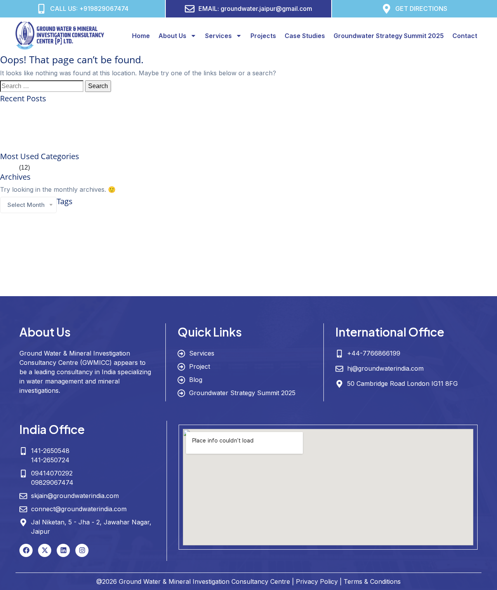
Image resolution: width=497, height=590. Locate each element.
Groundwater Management (245, 242)
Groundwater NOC (458, 243)
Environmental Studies (46, 228)
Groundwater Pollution (21, 261)
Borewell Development (159, 214)
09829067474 (52, 482)
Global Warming (221, 228)
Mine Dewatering (261, 261)
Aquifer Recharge (120, 214)
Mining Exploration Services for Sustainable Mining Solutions (84, 109)
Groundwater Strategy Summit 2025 (389, 36)
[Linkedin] (63, 550)
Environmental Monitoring (420, 214)
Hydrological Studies (224, 261)
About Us (172, 36)
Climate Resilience (263, 213)
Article (8, 167)
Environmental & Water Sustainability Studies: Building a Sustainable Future (105, 128)
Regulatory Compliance (41, 274)
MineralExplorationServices (304, 261)
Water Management (337, 274)
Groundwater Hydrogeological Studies (68, 243)
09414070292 (52, 473)
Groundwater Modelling (407, 243)
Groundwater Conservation (341, 226)
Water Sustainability (188, 290)
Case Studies (305, 36)
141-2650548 (50, 451)
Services (218, 36)
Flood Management (141, 228)
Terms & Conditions (372, 581)
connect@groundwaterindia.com (79, 509)
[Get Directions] (386, 9)
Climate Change (209, 213)
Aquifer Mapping (79, 213)
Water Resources (80, 288)
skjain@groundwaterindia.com (75, 496)
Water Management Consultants (396, 274)
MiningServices (396, 261)
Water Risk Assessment (146, 290)
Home (141, 36)
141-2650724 (50, 460)
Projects (263, 36)
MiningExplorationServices (356, 261)
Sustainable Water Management (173, 273)
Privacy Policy (317, 581)
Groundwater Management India (343, 243)
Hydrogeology (169, 258)
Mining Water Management (438, 261)
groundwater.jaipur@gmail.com (266, 8)
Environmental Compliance (316, 214)
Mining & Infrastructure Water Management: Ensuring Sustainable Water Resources (114, 147)
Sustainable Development (88, 274)
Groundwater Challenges (261, 228)
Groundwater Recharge (65, 261)
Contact (464, 36)
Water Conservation (272, 273)
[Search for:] (41, 86)
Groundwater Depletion (419, 228)
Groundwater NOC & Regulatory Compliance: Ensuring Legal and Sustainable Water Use (123, 119)
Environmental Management (369, 214)
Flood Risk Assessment (182, 228)
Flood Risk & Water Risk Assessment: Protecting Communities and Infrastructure (110, 137)
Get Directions (421, 8)
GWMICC (111, 259)
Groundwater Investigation (142, 243)
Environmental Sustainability (95, 228)
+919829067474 (104, 8)
